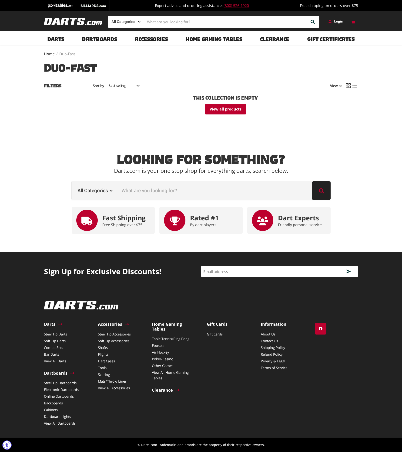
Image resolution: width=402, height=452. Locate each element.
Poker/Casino (162, 359)
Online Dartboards (59, 396)
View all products (225, 109)
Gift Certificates (331, 38)
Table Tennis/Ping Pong (170, 338)
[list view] (355, 85)
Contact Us (269, 340)
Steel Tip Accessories (114, 334)
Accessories (151, 38)
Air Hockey (160, 352)
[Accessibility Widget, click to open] (7, 445)
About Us (268, 334)
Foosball (158, 345)
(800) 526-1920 (236, 5)
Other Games (162, 365)
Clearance (274, 38)
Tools (102, 367)
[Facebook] (320, 329)
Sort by (98, 86)
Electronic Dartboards (61, 389)
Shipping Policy (273, 347)
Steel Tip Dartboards (60, 382)
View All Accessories (114, 388)
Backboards (53, 403)
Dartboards (99, 38)
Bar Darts (51, 354)
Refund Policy (272, 354)
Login (338, 21)
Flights (103, 354)
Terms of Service (274, 367)
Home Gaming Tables (214, 38)
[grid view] (348, 85)
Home (49, 54)
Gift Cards (215, 334)
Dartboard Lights (57, 416)
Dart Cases (106, 361)
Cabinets (51, 409)
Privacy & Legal (273, 361)
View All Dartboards (60, 423)
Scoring (104, 374)
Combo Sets (53, 347)
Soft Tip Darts (55, 340)
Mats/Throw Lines (112, 381)
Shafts (103, 347)
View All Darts (55, 361)
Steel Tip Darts (55, 334)
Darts (55, 38)
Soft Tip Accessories (113, 340)
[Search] (313, 22)
